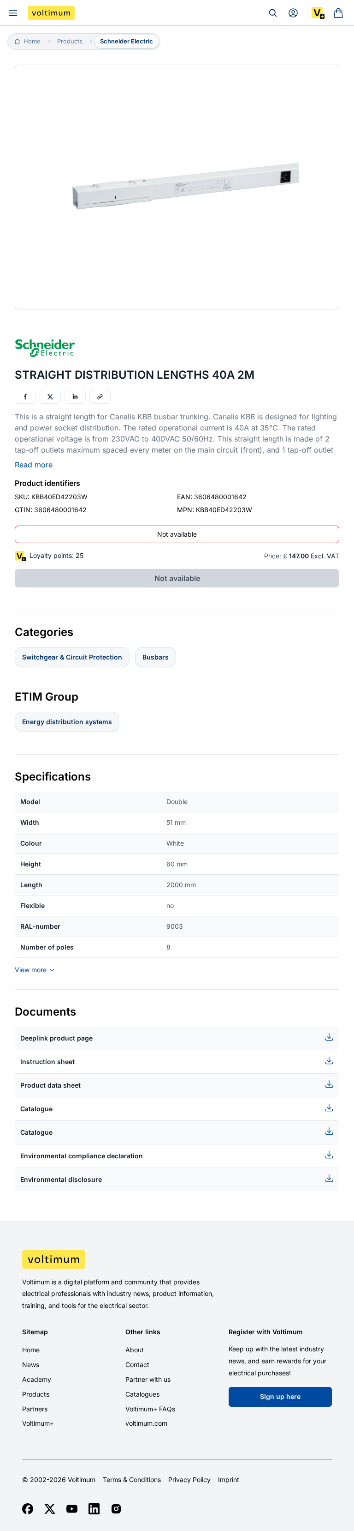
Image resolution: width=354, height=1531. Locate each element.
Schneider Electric (126, 41)
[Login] (293, 13)
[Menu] (13, 13)
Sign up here (280, 1396)
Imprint (228, 1479)
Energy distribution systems (67, 722)
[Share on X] (50, 397)
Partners (34, 1409)
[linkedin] (94, 1508)
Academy (36, 1379)
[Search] (273, 13)
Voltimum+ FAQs (150, 1409)
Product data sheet (50, 1085)
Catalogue (36, 1109)
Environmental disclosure (61, 1179)
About (134, 1350)
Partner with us (148, 1379)
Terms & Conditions (132, 1479)
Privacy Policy (189, 1479)
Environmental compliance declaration (81, 1156)
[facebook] (27, 1508)
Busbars (155, 657)
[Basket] (338, 13)
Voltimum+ (38, 1423)
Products (35, 1394)
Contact (137, 1364)
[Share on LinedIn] (75, 397)
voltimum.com (146, 1423)
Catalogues (142, 1394)
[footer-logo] (177, 1259)
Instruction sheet (47, 1061)
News (30, 1364)
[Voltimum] (51, 13)
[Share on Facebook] (25, 397)
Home (31, 1350)
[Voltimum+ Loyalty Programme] (318, 13)
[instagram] (116, 1508)
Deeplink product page (56, 1038)
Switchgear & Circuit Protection (72, 657)
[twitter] (49, 1508)
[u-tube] (71, 1508)
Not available (177, 534)
